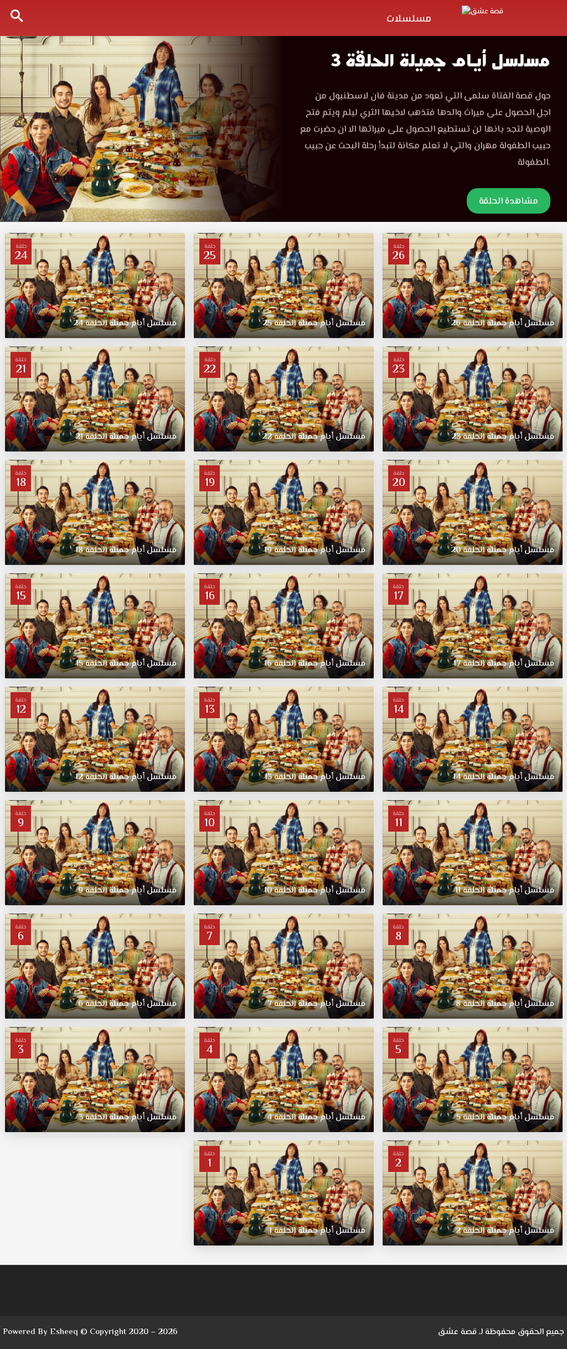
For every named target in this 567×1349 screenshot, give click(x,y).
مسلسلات (408, 19)
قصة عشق (457, 1332)
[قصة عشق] (506, 16)
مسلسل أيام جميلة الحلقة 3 (440, 60)
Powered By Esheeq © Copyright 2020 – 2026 (90, 1332)
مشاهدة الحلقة (508, 202)
